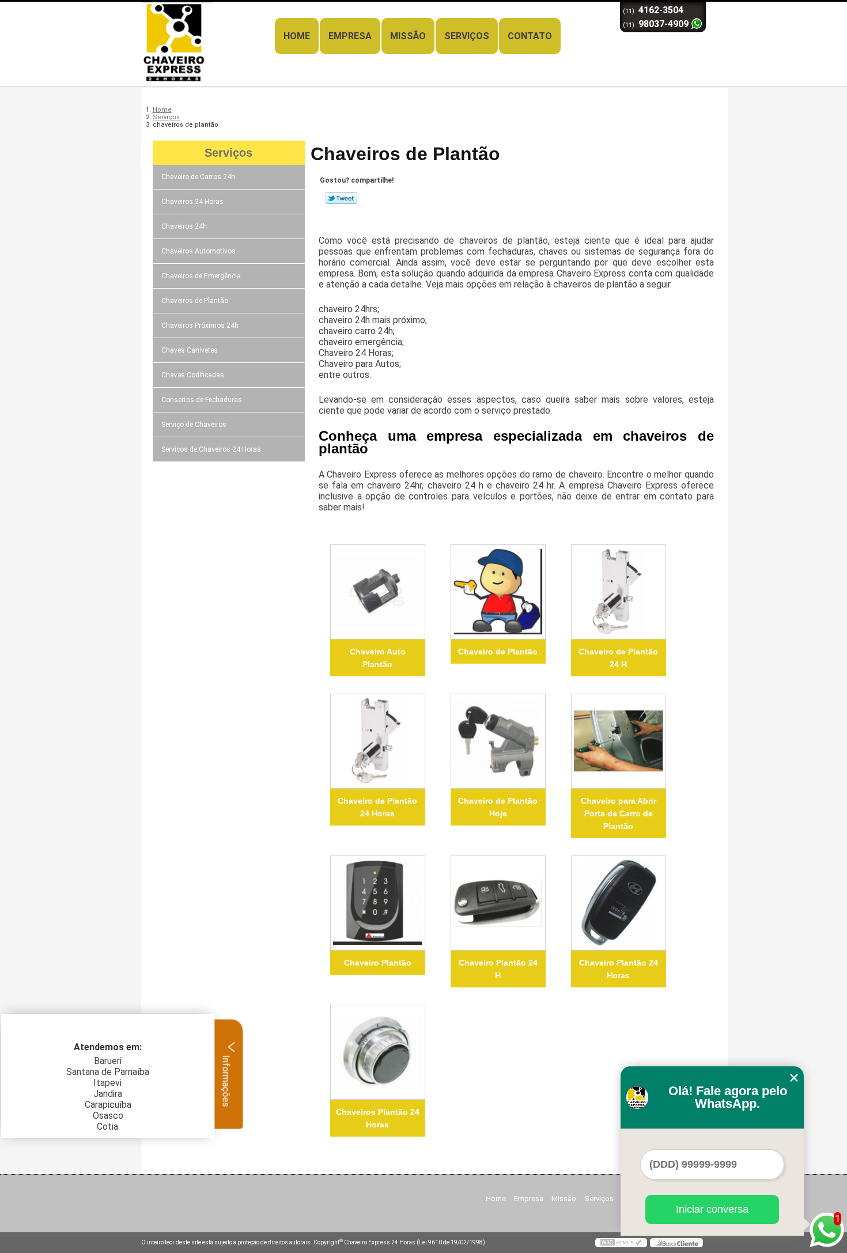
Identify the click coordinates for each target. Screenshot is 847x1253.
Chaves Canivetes (189, 350)
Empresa (350, 36)
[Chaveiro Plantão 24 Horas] (618, 903)
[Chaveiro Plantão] (377, 903)
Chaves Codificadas (192, 375)
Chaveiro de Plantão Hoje (498, 807)
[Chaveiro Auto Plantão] (377, 591)
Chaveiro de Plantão (498, 651)
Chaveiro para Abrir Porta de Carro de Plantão (618, 813)
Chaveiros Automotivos (198, 251)
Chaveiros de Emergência (201, 276)
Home (296, 36)
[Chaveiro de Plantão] (498, 591)
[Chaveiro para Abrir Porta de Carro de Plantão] (618, 741)
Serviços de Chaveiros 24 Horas (211, 449)
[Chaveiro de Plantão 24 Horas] (377, 741)
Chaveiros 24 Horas (192, 202)
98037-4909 (663, 23)
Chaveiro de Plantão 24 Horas (377, 807)
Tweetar (341, 198)
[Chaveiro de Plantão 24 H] (618, 591)
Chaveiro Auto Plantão (378, 658)
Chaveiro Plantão (377, 962)
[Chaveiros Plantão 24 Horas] (377, 1052)
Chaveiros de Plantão (194, 301)
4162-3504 (660, 10)
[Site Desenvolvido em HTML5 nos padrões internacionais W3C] (621, 1242)
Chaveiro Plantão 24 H (498, 969)
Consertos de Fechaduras (201, 400)
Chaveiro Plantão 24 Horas (618, 969)
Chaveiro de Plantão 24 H (618, 658)
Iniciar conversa (712, 1209)
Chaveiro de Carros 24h (198, 177)
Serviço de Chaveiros (193, 425)
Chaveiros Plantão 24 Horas (377, 1118)
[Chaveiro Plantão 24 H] (498, 903)
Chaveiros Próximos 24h (200, 325)
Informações (226, 1080)
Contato (530, 36)
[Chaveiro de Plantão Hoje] (498, 741)
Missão (408, 36)
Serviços (466, 36)
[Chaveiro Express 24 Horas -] (207, 25)
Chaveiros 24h (184, 226)
